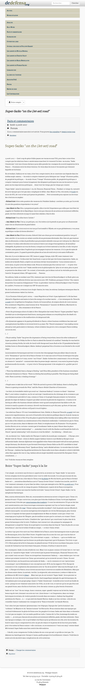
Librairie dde (11, 70)
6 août (73, 192)
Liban (26, 575)
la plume (45, 479)
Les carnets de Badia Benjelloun (18, 60)
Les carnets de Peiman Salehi (17, 65)
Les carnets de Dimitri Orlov (17, 56)
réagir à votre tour (68, 132)
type (24, 508)
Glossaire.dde (11, 37)
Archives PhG (11, 79)
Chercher (75, 3)
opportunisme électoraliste (36, 502)
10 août (69, 412)
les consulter (55, 132)
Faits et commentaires (14, 32)
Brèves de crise (12, 89)
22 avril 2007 (69, 484)
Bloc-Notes (11, 27)
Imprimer (13, 135)
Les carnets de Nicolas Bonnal (17, 51)
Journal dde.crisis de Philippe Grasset (20, 46)
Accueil (9, 10)
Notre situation (12, 15)
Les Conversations (13, 94)
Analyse (10, 22)
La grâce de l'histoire (14, 75)
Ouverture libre (12, 41)
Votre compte (15, 102)
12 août (8, 302)
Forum (9, 84)
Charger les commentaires (26, 650)
